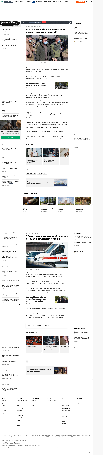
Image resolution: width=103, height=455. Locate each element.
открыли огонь (59, 312)
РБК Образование (5, 413)
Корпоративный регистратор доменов (68, 412)
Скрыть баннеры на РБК (51, 400)
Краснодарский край (21, 412)
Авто (3, 111)
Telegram (33, 403)
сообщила (40, 276)
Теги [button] (27, 169)
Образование (4, 252)
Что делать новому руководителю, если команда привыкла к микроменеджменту (82, 250)
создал (56, 131)
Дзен (33, 405)
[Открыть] (10, 1)
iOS (77, 400)
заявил (62, 126)
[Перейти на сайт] (10, 24)
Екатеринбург (19, 401)
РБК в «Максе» (31, 145)
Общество (4, 144)
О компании (64, 400)
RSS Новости (49, 408)
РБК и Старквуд (78, 211)
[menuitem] (19, 1)
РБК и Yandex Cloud (6, 165)
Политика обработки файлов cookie (81, 447)
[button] (86, 2)
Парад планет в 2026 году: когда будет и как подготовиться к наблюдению (30, 208)
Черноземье (19, 422)
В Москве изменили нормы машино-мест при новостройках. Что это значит (48, 208)
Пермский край (20, 415)
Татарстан (19, 418)
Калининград (19, 410)
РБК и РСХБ (4, 104)
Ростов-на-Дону (20, 417)
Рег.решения (64, 416)
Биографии (4, 410)
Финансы (3, 408)
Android (78, 401)
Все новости (5, 29)
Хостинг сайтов (65, 414)
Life (74, 35)
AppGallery (79, 403)
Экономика (4, 185)
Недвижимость (5, 378)
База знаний (4, 412)
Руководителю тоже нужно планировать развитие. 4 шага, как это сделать (83, 243)
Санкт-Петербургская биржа (22, 442)
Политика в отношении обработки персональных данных (59, 447)
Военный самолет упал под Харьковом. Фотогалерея (37, 84)
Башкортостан (19, 406)
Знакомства (64, 418)
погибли (60, 106)
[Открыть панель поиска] (89, 2)
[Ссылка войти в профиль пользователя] (91, 1)
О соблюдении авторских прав (23, 447)
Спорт (3, 97)
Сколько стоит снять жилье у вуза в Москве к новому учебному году (65, 208)
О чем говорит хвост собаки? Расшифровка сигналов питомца (81, 33)
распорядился (53, 138)
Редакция (63, 403)
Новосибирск (19, 403)
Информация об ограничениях (8, 447)
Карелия (18, 425)
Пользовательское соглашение (38, 447)
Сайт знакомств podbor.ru (67, 419)
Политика (4, 34)
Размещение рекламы (66, 405)
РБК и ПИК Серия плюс (6, 281)
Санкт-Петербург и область (22, 400)
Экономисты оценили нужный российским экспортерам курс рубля (82, 39)
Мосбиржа (14, 442)
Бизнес (3, 157)
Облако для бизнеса (66, 410)
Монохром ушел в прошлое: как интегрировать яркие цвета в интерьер (82, 237)
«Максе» (47, 325)
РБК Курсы (64, 423)
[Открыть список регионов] (86, 2)
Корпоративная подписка (52, 403)
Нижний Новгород (20, 413)
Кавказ (18, 423)
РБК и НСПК (4, 246)
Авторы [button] (27, 356)
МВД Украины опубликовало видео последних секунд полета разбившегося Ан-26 (45, 114)
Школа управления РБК (66, 424)
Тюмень (18, 420)
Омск (18, 405)
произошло (44, 101)
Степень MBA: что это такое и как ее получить (82, 26)
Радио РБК (7, 1)
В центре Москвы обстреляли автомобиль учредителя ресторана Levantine (38, 299)
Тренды (24, 211)
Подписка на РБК (50, 401)
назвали (49, 122)
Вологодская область (21, 408)
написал (63, 69)
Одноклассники (35, 401)
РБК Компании (4, 357)
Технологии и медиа (6, 406)
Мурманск (19, 427)
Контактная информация (66, 401)
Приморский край (20, 428)
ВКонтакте (34, 400)
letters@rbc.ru (13, 438)
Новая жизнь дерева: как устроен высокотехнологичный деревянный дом (83, 208)
